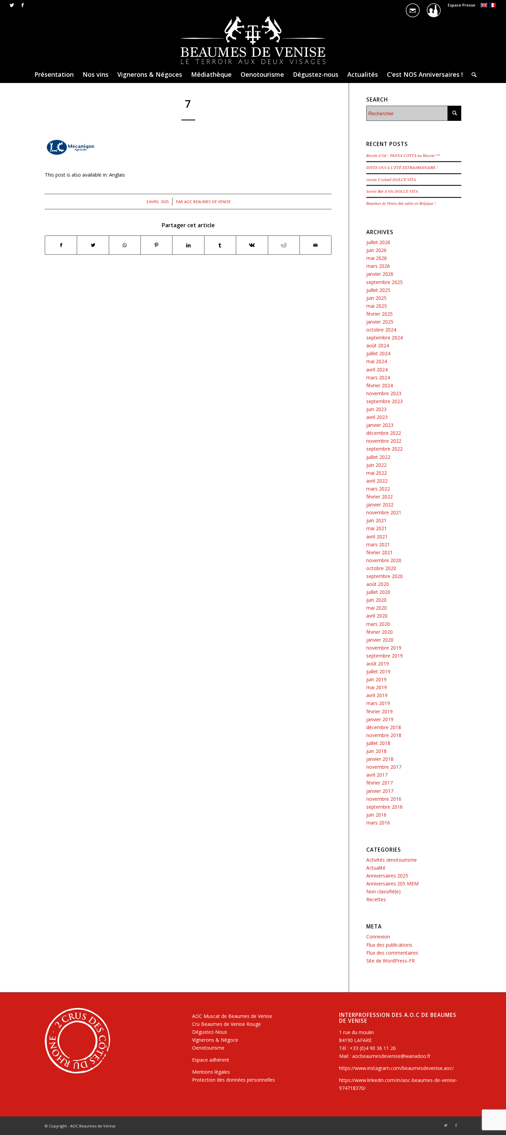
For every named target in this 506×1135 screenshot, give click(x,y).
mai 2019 (376, 687)
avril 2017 (377, 774)
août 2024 (377, 345)
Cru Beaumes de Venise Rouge (226, 1024)
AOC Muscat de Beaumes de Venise (232, 1016)
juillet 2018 (378, 743)
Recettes (376, 899)
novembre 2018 (383, 735)
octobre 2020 (381, 568)
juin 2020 (376, 600)
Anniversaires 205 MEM (392, 883)
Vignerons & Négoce (215, 1040)
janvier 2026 (379, 274)
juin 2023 (376, 409)
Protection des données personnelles (233, 1079)
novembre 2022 (383, 441)
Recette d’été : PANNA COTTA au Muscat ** (403, 155)
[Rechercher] (471, 74)
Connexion (378, 936)
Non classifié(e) (383, 891)
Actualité (376, 867)
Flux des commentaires (392, 952)
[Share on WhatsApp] (124, 245)
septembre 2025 (384, 282)
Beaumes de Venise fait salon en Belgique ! (401, 203)
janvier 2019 (379, 719)
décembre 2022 (383, 433)
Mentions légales (211, 1072)
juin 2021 (376, 520)
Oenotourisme (208, 1047)
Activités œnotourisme (391, 859)
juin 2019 (376, 679)
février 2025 (379, 314)
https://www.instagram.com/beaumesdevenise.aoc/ (396, 1068)
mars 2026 (378, 266)
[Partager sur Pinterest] (156, 245)
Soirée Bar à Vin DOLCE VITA (392, 191)
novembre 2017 (383, 767)
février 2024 (379, 385)
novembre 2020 (383, 560)
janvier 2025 (379, 321)
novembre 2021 (383, 512)
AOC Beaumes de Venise (207, 201)
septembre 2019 (384, 655)
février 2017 (379, 782)
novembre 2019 (383, 647)
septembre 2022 (384, 448)
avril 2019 (377, 695)
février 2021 (379, 552)
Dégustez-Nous (209, 1032)
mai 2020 (376, 608)
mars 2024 (378, 377)
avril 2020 (377, 615)
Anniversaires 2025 (387, 875)
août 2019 (377, 663)
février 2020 (379, 632)
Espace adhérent (210, 1060)
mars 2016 (378, 822)
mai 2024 (376, 361)
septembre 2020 (384, 576)
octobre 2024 (381, 329)
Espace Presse (461, 5)
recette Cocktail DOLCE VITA (391, 179)
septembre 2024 (384, 337)
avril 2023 (377, 417)
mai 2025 (376, 306)
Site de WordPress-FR (390, 960)
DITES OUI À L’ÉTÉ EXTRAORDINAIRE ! (402, 167)
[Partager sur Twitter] (92, 245)
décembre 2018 (383, 727)
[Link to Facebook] (22, 5)
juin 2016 (376, 814)
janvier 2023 (379, 425)
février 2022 (379, 496)
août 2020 (377, 584)
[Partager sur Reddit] (283, 245)
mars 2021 (378, 544)
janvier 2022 (379, 504)
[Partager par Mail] (315, 245)
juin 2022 (376, 465)
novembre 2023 (383, 393)
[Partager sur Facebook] (61, 245)
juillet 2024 (378, 353)
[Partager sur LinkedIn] (188, 245)
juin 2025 (376, 298)
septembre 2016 (384, 806)
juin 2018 (376, 751)
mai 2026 (376, 258)
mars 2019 (378, 703)
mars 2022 (378, 488)
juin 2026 (376, 250)
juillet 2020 (378, 592)
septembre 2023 (384, 401)
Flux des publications (389, 945)
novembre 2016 (383, 799)
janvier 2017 (379, 791)
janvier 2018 (379, 759)
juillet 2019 (378, 671)
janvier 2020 (379, 640)
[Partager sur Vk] (251, 245)
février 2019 (379, 711)
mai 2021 (376, 528)
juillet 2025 (378, 290)
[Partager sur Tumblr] (220, 245)
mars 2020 (378, 624)
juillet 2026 (378, 242)
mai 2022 (376, 473)
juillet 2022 (378, 457)
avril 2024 (377, 369)
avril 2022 (377, 480)
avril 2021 (377, 536)
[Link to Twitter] (12, 5)
